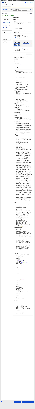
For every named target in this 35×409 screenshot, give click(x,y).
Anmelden (27, 2)
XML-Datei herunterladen (7, 22)
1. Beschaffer (4, 32)
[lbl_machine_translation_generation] (22, 48)
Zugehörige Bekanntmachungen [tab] (5, 19)
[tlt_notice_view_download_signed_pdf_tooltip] (15, 37)
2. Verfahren (4, 34)
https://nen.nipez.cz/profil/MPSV (24, 262)
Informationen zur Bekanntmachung (5, 41)
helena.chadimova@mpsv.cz (19, 27)
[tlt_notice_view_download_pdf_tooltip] (14, 43)
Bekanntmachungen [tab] (4, 17)
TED (2, 13)
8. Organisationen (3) (5, 39)
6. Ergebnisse (4, 37)
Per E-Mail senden (6, 27)
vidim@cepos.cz (20, 294)
